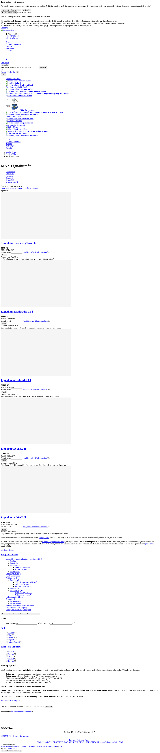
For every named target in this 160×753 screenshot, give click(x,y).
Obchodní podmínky (13, 44)
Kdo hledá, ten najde (8, 67)
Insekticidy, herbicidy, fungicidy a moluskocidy (23, 559)
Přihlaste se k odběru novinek (12, 707)
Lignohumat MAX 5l (13, 517)
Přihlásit (49, 707)
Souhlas (32, 746)
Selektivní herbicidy (22, 567)
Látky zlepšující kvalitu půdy (16, 608)
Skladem (11, 633)
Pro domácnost (15, 601)
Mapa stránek (6, 746)
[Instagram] (6, 59)
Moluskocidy (15, 572)
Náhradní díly (15, 591)
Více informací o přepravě (10, 700)
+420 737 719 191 (8, 736)
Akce (10, 635)
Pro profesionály (16, 603)
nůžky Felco (44, 538)
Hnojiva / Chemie (9, 554)
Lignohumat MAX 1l (13, 448)
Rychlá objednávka (8, 72)
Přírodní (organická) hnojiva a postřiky (20, 605)
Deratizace (10, 599)
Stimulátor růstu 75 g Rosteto (18, 242)
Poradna (9, 46)
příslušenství (149, 544)
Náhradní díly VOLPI (23, 595)
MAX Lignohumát (13, 576)
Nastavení (5, 10)
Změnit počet (6, 252)
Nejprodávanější (14, 642)
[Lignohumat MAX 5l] (36, 512)
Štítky (4, 628)
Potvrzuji (4, 28)
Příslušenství (15, 589)
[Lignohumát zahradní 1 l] (36, 375)
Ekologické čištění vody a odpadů (18, 610)
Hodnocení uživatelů (11, 646)
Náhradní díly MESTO (23, 593)
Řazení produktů (7, 186)
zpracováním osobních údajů (21, 711)
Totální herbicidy (21, 570)
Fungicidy (14, 563)
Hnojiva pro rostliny (13, 574)
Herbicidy (14, 565)
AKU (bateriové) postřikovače (26, 582)
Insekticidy (14, 561)
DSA (60, 746)
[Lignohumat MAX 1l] (36, 444)
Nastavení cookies (50, 746)
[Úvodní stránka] (8, 30)
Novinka (11, 637)
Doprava (101, 742)
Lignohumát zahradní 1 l (16, 380)
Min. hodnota (11, 623)
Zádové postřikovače (22, 586)
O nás (8, 42)
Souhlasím (26, 10)
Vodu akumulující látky (14, 597)
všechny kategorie (7, 550)
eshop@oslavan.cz (22, 736)
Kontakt (9, 51)
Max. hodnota (45, 623)
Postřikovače (11, 578)
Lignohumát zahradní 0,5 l (17, 311)
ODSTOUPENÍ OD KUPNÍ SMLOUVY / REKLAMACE (75, 742)
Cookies (39, 746)
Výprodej (11, 640)
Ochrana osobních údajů (114, 742)
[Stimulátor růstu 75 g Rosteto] (36, 238)
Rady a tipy (10, 48)
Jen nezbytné (15, 10)
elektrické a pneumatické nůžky (53, 542)
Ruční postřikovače (22, 584)
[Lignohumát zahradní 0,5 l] (36, 307)
